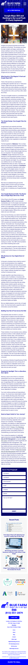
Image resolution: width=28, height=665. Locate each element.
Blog (14, 634)
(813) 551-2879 (14, 612)
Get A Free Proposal (14, 10)
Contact (14, 636)
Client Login (14, 617)
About (14, 632)
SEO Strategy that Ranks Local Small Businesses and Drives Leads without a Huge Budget (14, 552)
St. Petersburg (20, 427)
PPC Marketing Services (14, 643)
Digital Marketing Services (14, 641)
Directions (14, 625)
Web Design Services (14, 648)
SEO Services (14, 646)
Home (14, 630)
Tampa (13, 427)
